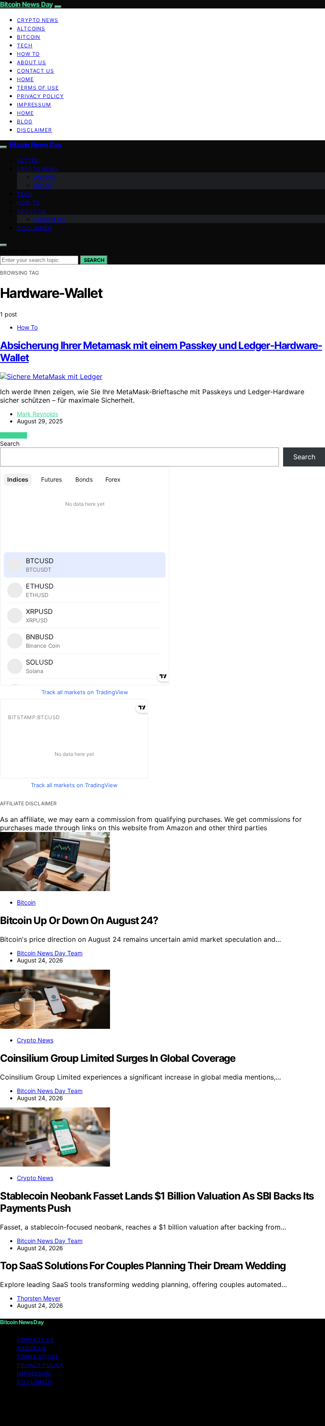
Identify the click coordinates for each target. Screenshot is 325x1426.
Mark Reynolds (37, 413)
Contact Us (35, 71)
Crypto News (37, 20)
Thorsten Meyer (39, 1298)
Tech (25, 45)
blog (25, 121)
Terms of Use (38, 88)
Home (25, 79)
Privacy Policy (40, 96)
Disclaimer (34, 130)
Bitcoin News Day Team (50, 953)
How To (28, 54)
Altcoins (31, 28)
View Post (13, 435)
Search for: (15, 251)
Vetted (28, 160)
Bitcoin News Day (26, 4)
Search (94, 260)
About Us (31, 62)
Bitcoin (28, 37)
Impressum (34, 104)
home (25, 113)
